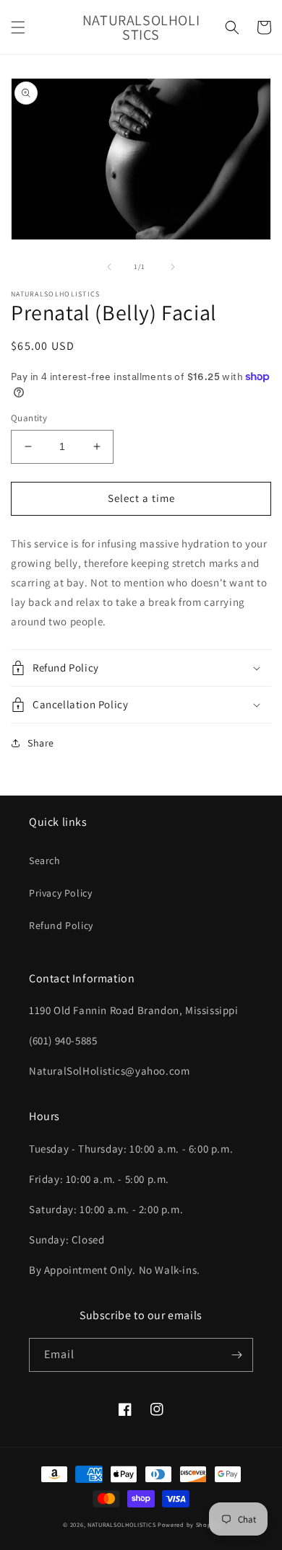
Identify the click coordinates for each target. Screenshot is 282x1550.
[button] (18, 27)
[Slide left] (109, 267)
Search (45, 860)
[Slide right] (173, 267)
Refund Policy (61, 925)
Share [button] (40, 742)
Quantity (29, 418)
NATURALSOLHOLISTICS (121, 1524)
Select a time (141, 498)
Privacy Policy (60, 892)
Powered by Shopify (188, 1524)
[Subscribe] (236, 1355)
